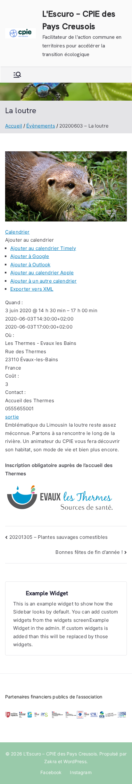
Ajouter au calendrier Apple (42, 273)
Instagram (80, 772)
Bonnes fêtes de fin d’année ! (88, 552)
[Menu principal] (17, 74)
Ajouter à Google (29, 256)
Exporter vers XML (32, 289)
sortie (12, 417)
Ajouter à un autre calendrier (43, 281)
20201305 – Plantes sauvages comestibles (58, 537)
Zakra (50, 761)
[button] (29, 240)
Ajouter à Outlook (30, 265)
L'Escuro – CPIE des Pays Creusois (60, 753)
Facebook (51, 772)
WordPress (74, 761)
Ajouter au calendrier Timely (43, 248)
